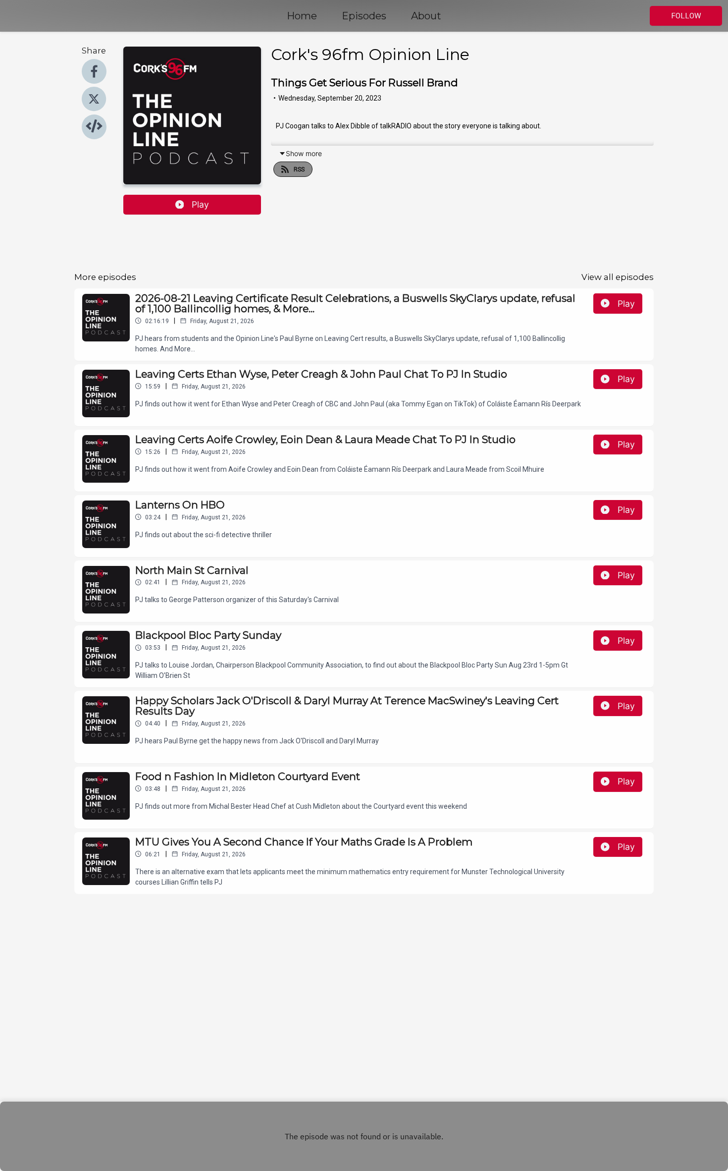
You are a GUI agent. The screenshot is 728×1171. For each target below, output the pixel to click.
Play (200, 204)
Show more (304, 153)
